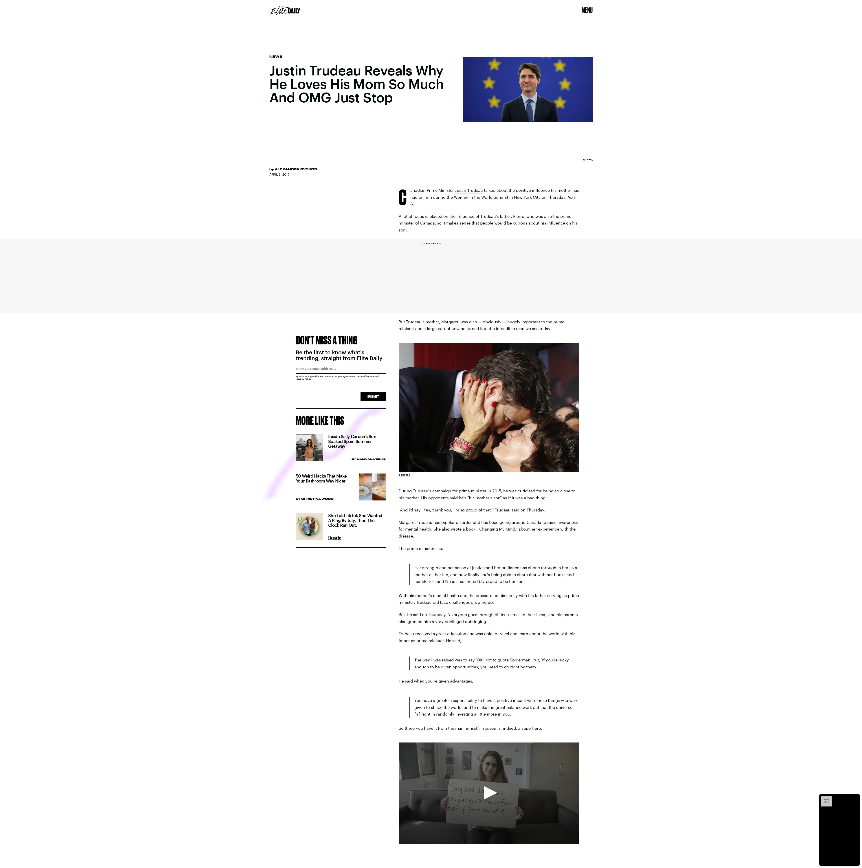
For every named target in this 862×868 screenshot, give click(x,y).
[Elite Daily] (285, 10)
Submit (373, 396)
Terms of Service (365, 376)
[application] (489, 793)
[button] (489, 793)
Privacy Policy (303, 378)
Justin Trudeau (469, 190)
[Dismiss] (854, 798)
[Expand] (824, 798)
